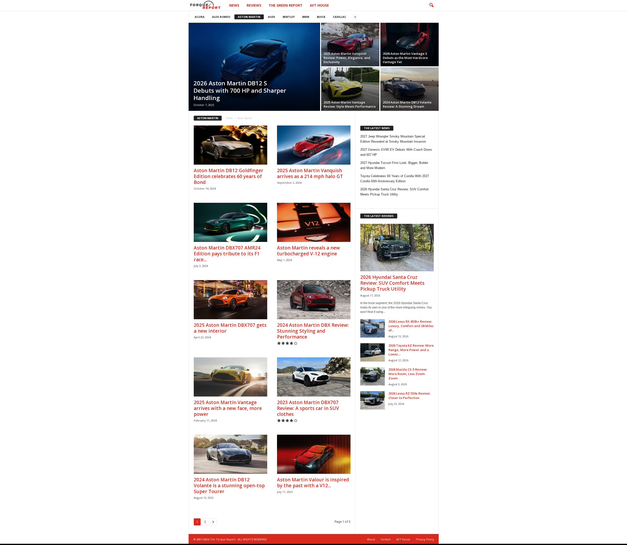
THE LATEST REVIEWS (379, 216)
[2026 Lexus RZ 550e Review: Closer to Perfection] (372, 400)
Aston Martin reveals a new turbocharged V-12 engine (308, 251)
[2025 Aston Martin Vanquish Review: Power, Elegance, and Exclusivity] (350, 44)
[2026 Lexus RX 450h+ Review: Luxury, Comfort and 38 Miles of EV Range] (372, 328)
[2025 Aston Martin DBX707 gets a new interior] (230, 299)
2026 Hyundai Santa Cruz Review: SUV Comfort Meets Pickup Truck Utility (394, 191)
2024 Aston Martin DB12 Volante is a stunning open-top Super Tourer (229, 486)
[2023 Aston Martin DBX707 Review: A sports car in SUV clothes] (313, 377)
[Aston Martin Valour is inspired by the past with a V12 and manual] (313, 454)
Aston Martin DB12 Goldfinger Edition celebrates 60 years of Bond (228, 176)
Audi (271, 17)
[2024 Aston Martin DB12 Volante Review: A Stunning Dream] (409, 89)
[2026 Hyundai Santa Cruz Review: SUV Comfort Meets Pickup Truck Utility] (397, 247)
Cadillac (339, 17)
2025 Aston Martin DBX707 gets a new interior (230, 328)
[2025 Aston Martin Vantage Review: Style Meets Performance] (350, 89)
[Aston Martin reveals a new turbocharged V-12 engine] (313, 222)
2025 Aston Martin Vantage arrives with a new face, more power (228, 408)
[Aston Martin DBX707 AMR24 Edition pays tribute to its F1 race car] (230, 222)
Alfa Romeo (221, 17)
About (371, 539)
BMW (305, 17)
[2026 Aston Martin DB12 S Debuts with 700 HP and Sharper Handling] (254, 67)
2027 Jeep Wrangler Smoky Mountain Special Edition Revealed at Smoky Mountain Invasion (393, 139)
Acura (200, 17)
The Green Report (285, 5)
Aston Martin (249, 17)
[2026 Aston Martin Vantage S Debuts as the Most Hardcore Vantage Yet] (409, 44)
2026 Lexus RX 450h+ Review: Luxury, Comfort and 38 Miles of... (411, 325)
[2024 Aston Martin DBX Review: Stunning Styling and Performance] (313, 299)
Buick (321, 17)
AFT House (319, 5)
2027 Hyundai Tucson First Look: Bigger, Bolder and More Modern (394, 165)
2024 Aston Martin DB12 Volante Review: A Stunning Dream (407, 104)
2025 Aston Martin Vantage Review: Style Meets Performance (350, 104)
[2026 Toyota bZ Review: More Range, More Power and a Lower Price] (372, 352)
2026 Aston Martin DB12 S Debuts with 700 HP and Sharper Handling (239, 90)
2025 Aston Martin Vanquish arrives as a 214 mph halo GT (310, 173)
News (234, 5)
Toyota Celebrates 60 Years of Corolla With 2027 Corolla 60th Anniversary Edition (394, 178)
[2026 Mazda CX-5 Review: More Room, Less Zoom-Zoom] (372, 376)
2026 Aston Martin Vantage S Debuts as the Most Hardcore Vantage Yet (405, 57)
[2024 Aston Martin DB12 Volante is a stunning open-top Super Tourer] (230, 454)
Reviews (254, 5)
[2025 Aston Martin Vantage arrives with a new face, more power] (230, 377)
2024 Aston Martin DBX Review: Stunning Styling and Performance (313, 331)
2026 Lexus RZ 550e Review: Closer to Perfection (409, 395)
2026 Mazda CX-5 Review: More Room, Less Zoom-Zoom (407, 373)
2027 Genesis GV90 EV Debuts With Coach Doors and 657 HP (396, 152)
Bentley (289, 17)
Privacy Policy (425, 539)
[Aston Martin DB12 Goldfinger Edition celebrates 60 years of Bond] (230, 145)
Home (229, 118)
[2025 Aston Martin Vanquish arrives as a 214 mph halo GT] (313, 145)
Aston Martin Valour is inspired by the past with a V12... (313, 483)
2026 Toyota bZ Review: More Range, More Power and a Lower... (411, 349)
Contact (386, 539)
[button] (431, 5)
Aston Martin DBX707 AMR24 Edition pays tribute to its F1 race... (227, 254)
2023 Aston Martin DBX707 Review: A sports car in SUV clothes (308, 408)
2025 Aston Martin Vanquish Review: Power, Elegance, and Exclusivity (347, 57)
